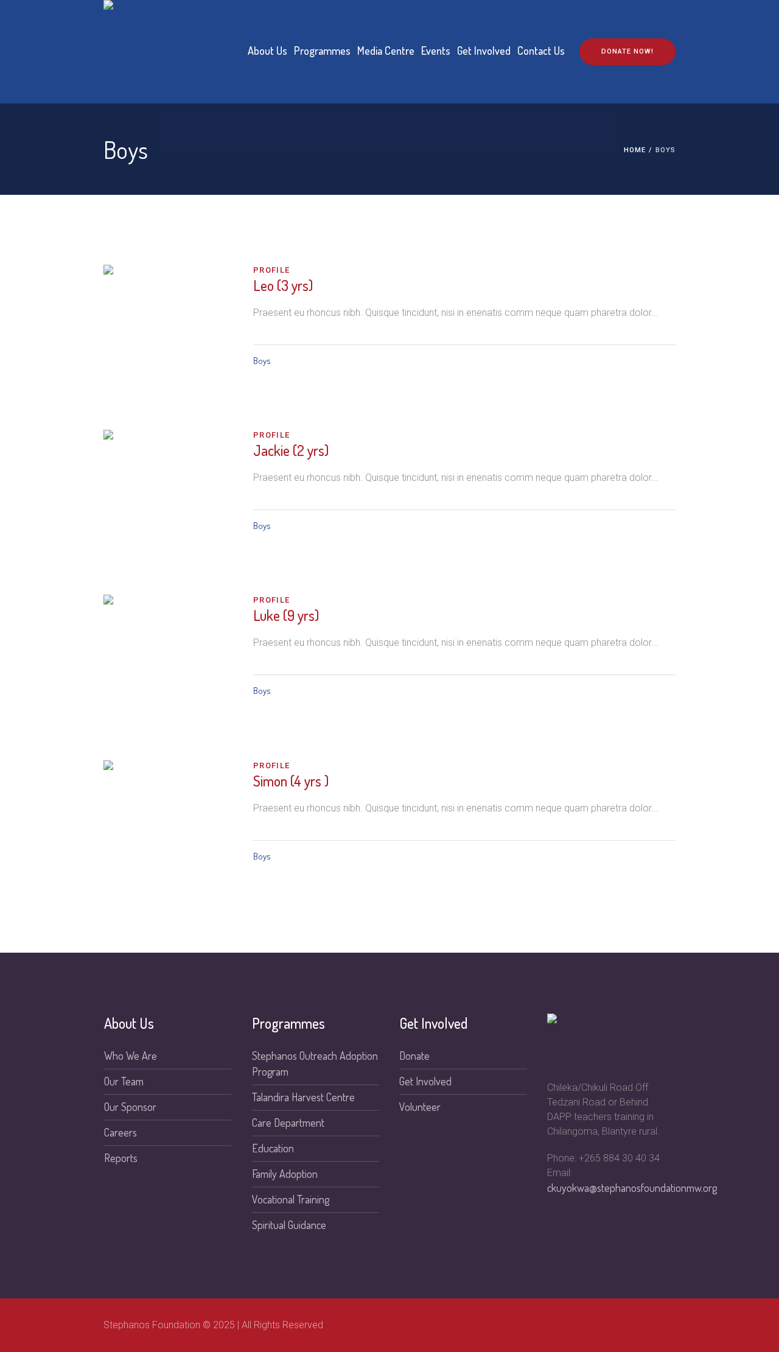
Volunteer (420, 1106)
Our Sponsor (130, 1106)
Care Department (288, 1122)
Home (635, 150)
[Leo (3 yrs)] (169, 330)
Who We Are (130, 1055)
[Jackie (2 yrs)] (169, 495)
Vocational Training (290, 1199)
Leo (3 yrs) (283, 285)
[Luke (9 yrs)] (169, 660)
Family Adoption (285, 1173)
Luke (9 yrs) (286, 615)
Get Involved (425, 1081)
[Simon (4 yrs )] (169, 826)
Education (273, 1148)
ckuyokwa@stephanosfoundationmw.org (632, 1187)
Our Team (124, 1081)
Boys (262, 360)
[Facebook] (665, 1325)
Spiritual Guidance (289, 1224)
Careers (120, 1132)
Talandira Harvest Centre (303, 1097)
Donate (414, 1055)
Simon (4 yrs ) (291, 780)
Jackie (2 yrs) (291, 450)
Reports (121, 1158)
